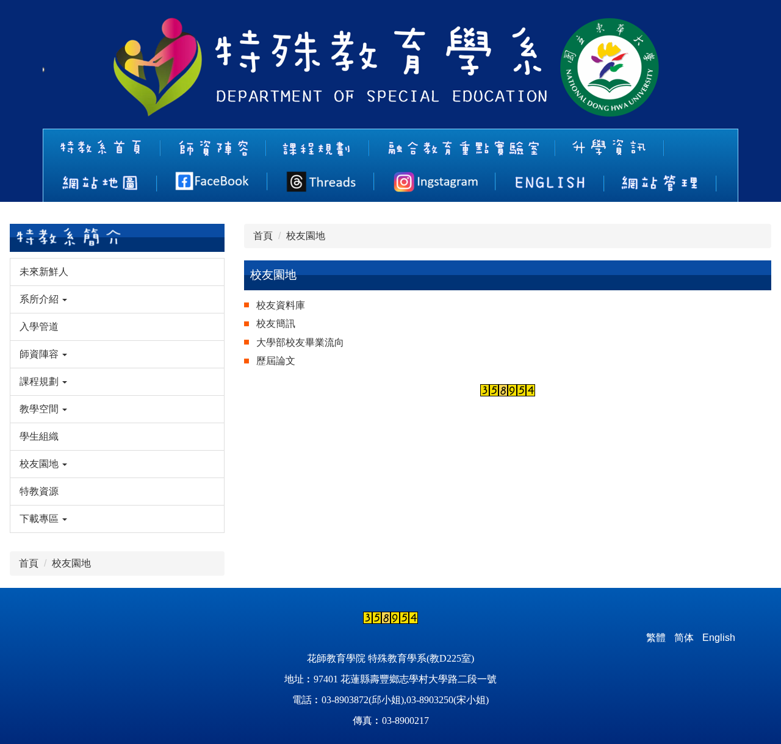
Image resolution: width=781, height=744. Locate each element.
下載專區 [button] (40, 518)
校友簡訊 (275, 323)
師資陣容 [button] (40, 354)
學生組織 (39, 436)
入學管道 (39, 326)
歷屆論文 (275, 361)
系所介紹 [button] (40, 299)
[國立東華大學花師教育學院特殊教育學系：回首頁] (356, 69)
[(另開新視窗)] (212, 181)
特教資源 (39, 491)
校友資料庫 (280, 305)
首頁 (28, 563)
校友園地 (71, 563)
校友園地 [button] (40, 464)
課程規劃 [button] (40, 381)
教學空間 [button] (40, 409)
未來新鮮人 (44, 271)
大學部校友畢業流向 (300, 342)
